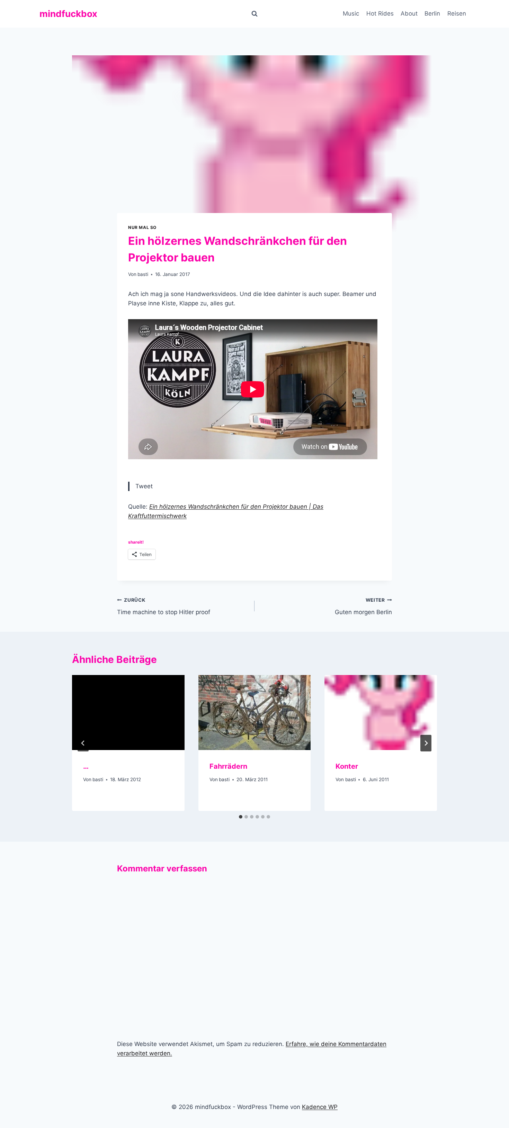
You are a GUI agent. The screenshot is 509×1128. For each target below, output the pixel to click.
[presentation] (128, 712)
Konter (347, 766)
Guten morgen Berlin (363, 606)
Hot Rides (380, 13)
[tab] (240, 817)
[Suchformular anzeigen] (254, 14)
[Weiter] (425, 743)
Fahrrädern (228, 766)
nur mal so (142, 227)
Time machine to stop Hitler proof (163, 606)
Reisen (456, 13)
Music (351, 13)
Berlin (432, 13)
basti (142, 274)
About (409, 13)
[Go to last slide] (83, 743)
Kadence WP (320, 1106)
